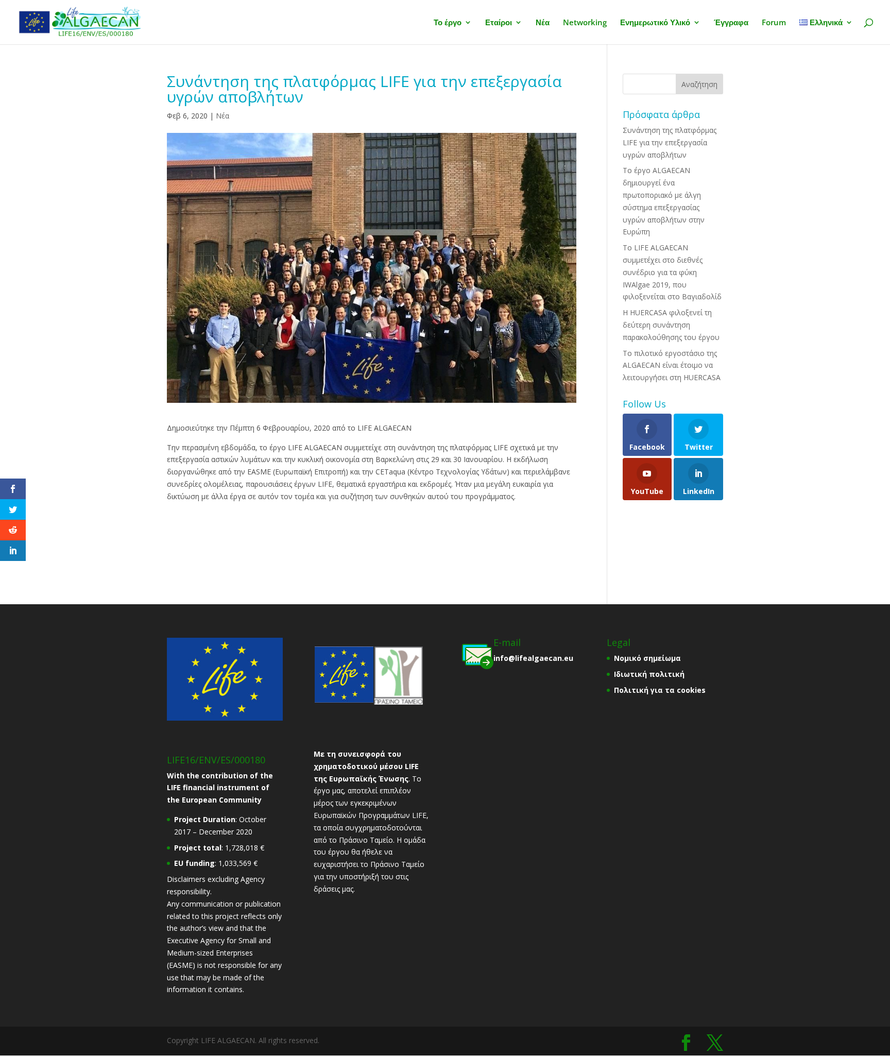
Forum (774, 23)
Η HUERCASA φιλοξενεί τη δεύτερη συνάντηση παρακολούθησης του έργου (671, 325)
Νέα (543, 23)
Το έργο (447, 23)
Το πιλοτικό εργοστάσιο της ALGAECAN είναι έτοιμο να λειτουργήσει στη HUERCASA (672, 365)
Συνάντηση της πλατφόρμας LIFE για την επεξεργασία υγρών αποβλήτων (669, 142)
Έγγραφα (731, 23)
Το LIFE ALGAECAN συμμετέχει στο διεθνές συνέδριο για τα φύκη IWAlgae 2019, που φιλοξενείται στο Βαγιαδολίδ (672, 272)
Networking (585, 23)
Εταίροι (498, 23)
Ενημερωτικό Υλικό (655, 23)
